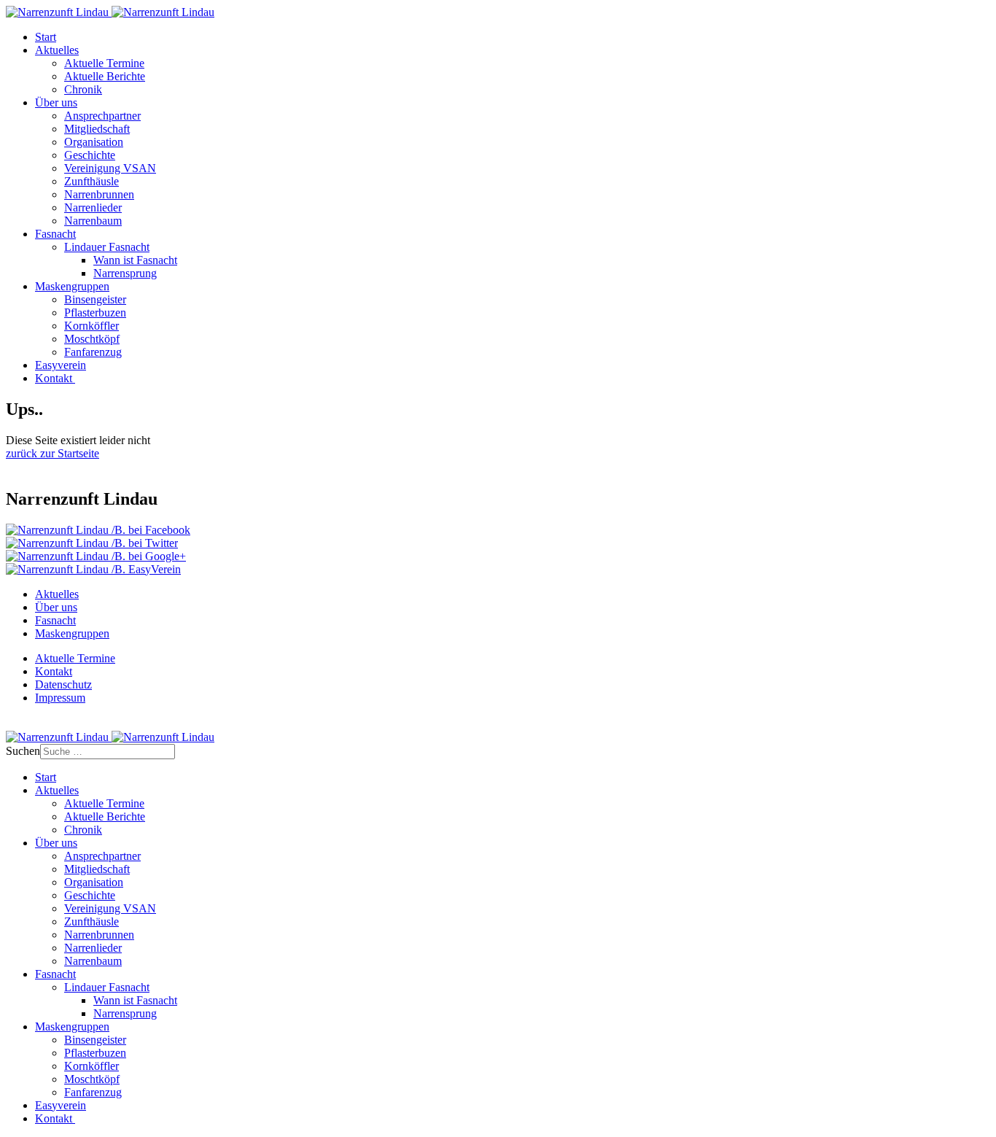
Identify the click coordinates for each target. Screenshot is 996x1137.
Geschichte (89, 155)
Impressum (60, 697)
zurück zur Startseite (52, 453)
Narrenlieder (93, 207)
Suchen (23, 751)
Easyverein (60, 365)
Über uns (56, 102)
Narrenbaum (93, 220)
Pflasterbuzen (95, 312)
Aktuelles (57, 50)
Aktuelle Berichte (104, 76)
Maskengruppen (72, 286)
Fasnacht (55, 234)
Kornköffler (91, 325)
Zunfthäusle (91, 181)
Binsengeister (95, 299)
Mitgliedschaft (97, 129)
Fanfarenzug (93, 352)
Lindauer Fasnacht (106, 247)
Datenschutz (63, 684)
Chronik (83, 89)
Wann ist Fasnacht (135, 260)
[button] (98, 530)
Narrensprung (125, 273)
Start (45, 37)
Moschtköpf (92, 339)
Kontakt (55, 378)
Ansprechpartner (102, 115)
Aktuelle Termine (104, 63)
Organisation (93, 142)
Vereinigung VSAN (110, 168)
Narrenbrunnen (99, 194)
